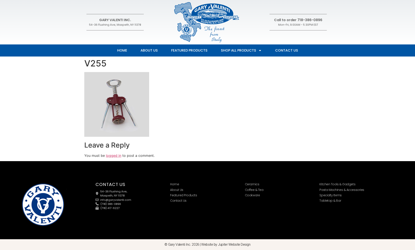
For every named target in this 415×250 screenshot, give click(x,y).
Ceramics (252, 184)
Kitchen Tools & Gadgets (337, 184)
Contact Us (286, 50)
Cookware (252, 195)
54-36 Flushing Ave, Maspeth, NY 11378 (115, 25)
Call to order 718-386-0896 (298, 19)
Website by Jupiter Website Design (225, 244)
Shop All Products (238, 50)
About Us (149, 50)
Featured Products (189, 50)
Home (122, 50)
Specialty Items (330, 195)
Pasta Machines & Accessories (341, 190)
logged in (113, 155)
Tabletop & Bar (330, 200)
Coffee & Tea (254, 190)
